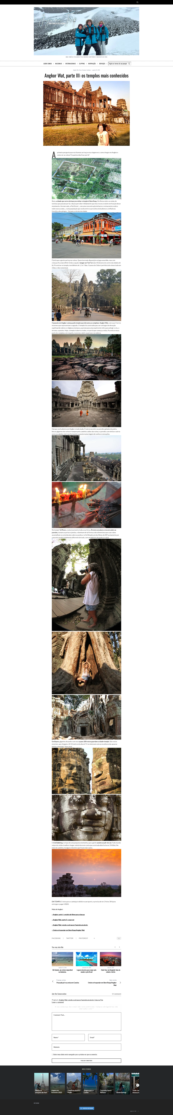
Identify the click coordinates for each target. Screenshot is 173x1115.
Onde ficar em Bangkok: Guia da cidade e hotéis (110, 971)
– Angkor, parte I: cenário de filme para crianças (68, 915)
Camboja (88, 70)
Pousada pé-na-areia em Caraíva (67, 981)
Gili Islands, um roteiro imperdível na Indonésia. (62, 971)
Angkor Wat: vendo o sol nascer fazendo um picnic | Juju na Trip (81, 1000)
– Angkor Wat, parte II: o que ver (63, 920)
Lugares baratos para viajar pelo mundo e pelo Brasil (86, 971)
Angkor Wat (76, 70)
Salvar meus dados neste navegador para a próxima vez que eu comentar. (75, 1054)
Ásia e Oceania (82, 70)
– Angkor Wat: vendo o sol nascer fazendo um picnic (70, 925)
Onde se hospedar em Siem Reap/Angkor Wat (102, 982)
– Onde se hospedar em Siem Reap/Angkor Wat (68, 930)
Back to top (133, 1111)
